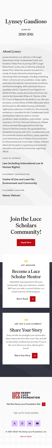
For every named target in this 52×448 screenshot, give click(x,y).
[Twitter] (15, 423)
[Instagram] (22, 423)
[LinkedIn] (30, 423)
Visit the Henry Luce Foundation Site (23, 404)
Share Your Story (22, 356)
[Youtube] (37, 423)
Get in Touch (22, 299)
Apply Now (26, 243)
